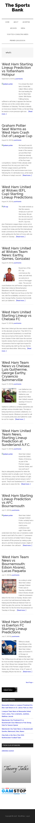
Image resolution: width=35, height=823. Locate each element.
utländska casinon (8, 751)
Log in (28, 816)
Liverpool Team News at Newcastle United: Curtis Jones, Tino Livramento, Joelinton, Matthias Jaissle (16, 714)
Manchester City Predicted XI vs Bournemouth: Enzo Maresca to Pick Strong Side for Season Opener (16, 722)
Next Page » (29, 682)
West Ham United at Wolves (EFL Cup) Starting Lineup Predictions (17, 192)
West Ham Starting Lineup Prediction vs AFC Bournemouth (17, 500)
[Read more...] (27, 175)
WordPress (21, 816)
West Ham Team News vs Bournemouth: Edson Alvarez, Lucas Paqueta (15, 564)
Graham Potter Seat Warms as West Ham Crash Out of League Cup (17, 130)
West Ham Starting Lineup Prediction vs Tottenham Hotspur (17, 69)
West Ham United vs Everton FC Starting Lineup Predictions (16, 627)
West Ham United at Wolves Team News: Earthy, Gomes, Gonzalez (16, 253)
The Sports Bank (17, 7)
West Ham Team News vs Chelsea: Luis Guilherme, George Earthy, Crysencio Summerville (16, 371)
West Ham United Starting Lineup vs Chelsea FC (16, 315)
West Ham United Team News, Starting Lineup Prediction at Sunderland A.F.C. (16, 438)
